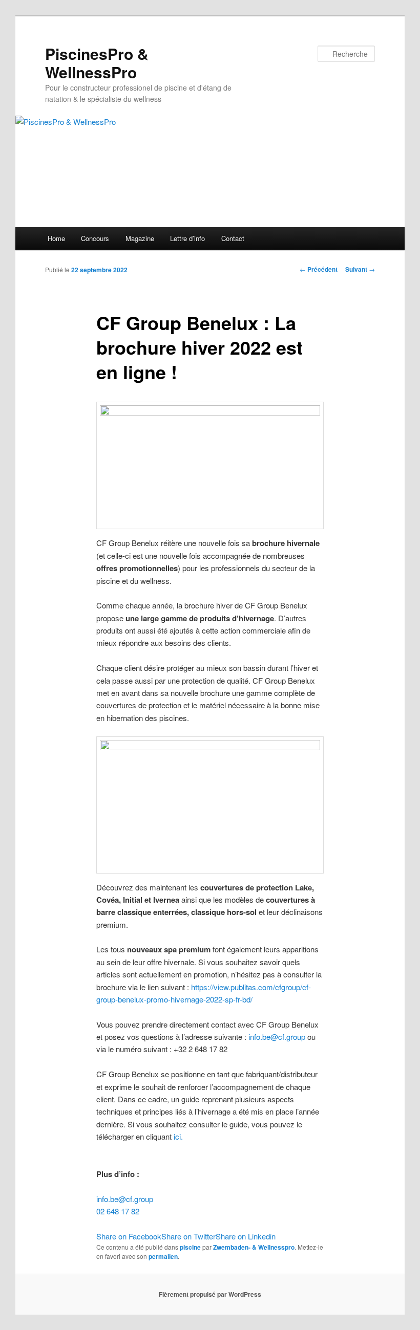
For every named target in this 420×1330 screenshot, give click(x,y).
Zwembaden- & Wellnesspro (254, 1247)
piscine (190, 1247)
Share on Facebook (128, 1236)
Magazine (139, 238)
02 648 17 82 (117, 1211)
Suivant (360, 269)
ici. (178, 1136)
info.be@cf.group (276, 1036)
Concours (95, 238)
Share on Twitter (188, 1236)
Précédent (319, 269)
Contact (232, 238)
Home (56, 238)
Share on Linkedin (246, 1236)
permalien (163, 1256)
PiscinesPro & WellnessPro (97, 62)
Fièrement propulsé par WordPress (210, 1294)
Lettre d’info (187, 238)
